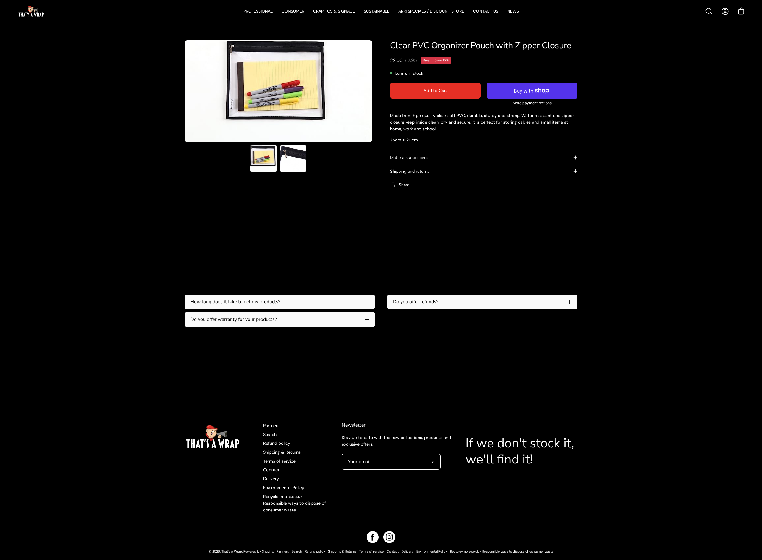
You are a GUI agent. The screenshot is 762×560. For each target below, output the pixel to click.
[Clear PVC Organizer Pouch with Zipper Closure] (263, 158)
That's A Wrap (231, 551)
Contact (271, 469)
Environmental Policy (283, 487)
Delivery (271, 478)
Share (404, 184)
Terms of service (279, 461)
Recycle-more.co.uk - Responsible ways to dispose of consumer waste (294, 503)
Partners (271, 425)
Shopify (267, 551)
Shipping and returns (410, 171)
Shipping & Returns (282, 452)
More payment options (532, 103)
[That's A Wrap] (55, 11)
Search (270, 434)
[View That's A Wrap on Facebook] (373, 537)
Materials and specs (409, 158)
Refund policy (276, 443)
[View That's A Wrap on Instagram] (389, 537)
